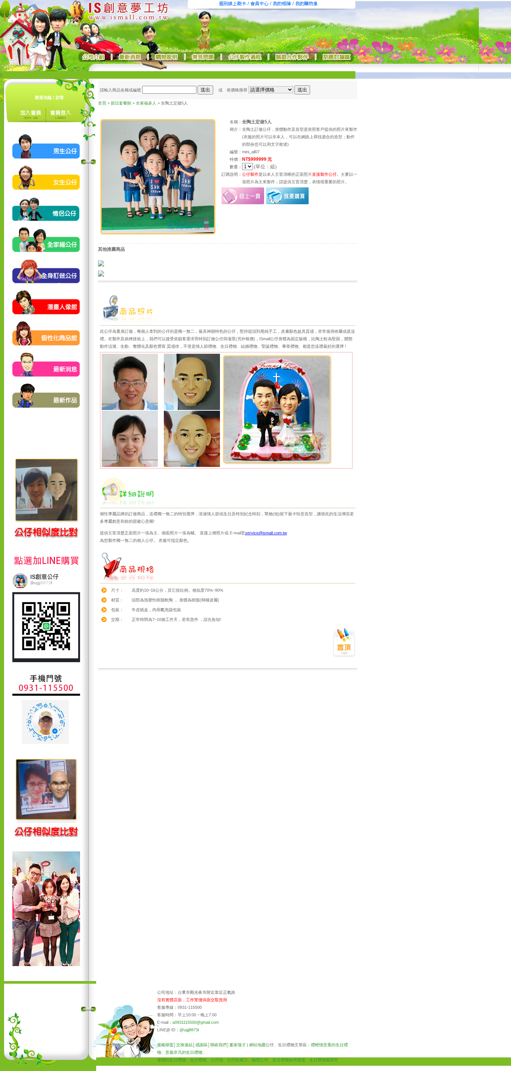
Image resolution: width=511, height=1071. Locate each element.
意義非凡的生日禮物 (183, 1052)
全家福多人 (146, 103)
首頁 (102, 103)
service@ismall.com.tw (266, 533)
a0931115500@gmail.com (195, 1022)
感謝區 (201, 1045)
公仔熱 (217, 1060)
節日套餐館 (121, 103)
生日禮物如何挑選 (288, 1060)
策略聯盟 (165, 1045)
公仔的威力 (237, 1060)
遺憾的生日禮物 (171, 1060)
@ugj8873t (189, 1030)
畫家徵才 (237, 1045)
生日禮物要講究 (323, 1060)
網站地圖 (257, 1045)
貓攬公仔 (260, 1060)
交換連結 (184, 1045)
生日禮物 (198, 1060)
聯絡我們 (218, 1045)
